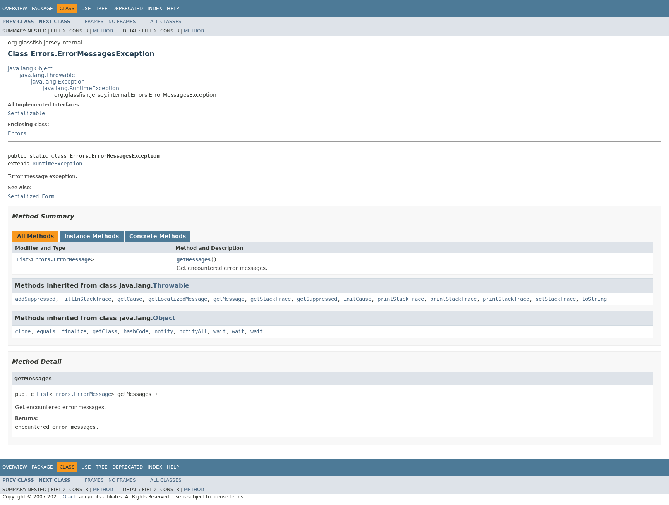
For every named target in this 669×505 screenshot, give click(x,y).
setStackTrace (555, 299)
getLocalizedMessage (177, 299)
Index (155, 8)
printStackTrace (400, 299)
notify (163, 331)
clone (23, 331)
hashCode (136, 331)
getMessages (194, 259)
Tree (102, 8)
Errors (17, 133)
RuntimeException (57, 163)
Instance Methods (91, 236)
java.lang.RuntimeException (81, 88)
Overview (14, 8)
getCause (129, 299)
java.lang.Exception (58, 81)
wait (219, 331)
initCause (357, 299)
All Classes (166, 21)
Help (173, 8)
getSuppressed (317, 299)
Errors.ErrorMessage (61, 259)
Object (164, 318)
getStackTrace (270, 299)
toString (594, 299)
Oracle (70, 497)
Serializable (26, 113)
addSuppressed (35, 299)
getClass (105, 331)
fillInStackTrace (86, 299)
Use (86, 8)
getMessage (228, 299)
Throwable (171, 285)
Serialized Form (31, 196)
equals (46, 331)
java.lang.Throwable (47, 75)
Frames (94, 21)
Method (103, 31)
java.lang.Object (30, 68)
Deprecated (127, 8)
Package (42, 8)
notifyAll (193, 331)
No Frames (122, 21)
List (22, 259)
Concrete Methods (157, 236)
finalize (74, 331)
